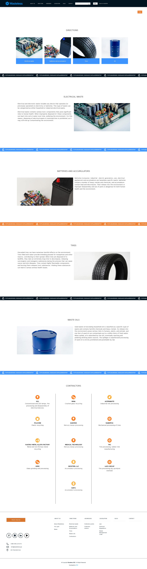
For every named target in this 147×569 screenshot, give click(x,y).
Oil (115, 61)
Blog (64, 3)
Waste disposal (16, 520)
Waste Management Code (103, 532)
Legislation (57, 3)
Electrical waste (29, 61)
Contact (70, 3)
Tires (86, 61)
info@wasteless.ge (16, 547)
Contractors (72, 536)
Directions (40, 3)
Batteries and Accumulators (73, 527)
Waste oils (72, 533)
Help (139, 12)
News (55, 529)
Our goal (56, 526)
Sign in (101, 3)
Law (100, 524)
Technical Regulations (102, 527)
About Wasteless (59, 524)
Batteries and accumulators (58, 61)
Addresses (48, 3)
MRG (77, 565)
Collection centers (87, 527)
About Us (32, 3)
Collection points (89, 524)
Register (105, 3)
